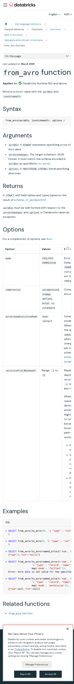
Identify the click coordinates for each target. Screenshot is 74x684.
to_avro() (44, 163)
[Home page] (6, 24)
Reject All (25, 674)
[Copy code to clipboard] (67, 120)
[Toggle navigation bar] (5, 5)
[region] (38, 653)
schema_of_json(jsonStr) (30, 200)
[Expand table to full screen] (67, 248)
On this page (13, 56)
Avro (49, 239)
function (21, 613)
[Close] (67, 629)
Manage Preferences (36, 664)
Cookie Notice (22, 649)
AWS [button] (67, 14)
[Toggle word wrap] (61, 531)
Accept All (50, 674)
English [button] (53, 14)
